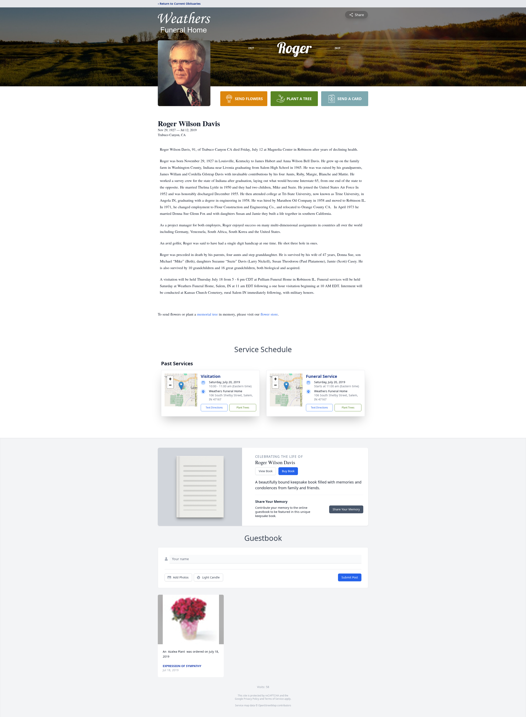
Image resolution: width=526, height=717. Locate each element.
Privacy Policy (251, 699)
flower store (269, 314)
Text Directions (214, 407)
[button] (181, 386)
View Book (265, 471)
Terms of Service (274, 699)
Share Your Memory (346, 509)
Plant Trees (242, 407)
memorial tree (207, 314)
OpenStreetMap (267, 705)
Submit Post (349, 577)
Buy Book (288, 471)
